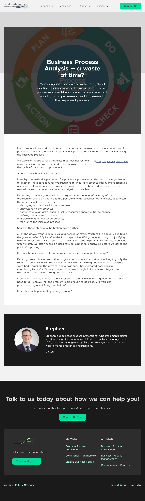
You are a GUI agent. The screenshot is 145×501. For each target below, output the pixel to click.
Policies (100, 6)
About (83, 6)
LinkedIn (50, 351)
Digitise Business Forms (80, 461)
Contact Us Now (72, 417)
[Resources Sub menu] (74, 6)
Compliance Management (81, 455)
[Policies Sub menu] (107, 6)
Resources (64, 6)
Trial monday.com (26, 461)
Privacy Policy (135, 485)
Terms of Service (118, 485)
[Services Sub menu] (53, 6)
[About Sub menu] (89, 6)
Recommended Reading (115, 465)
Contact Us (130, 6)
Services (45, 6)
